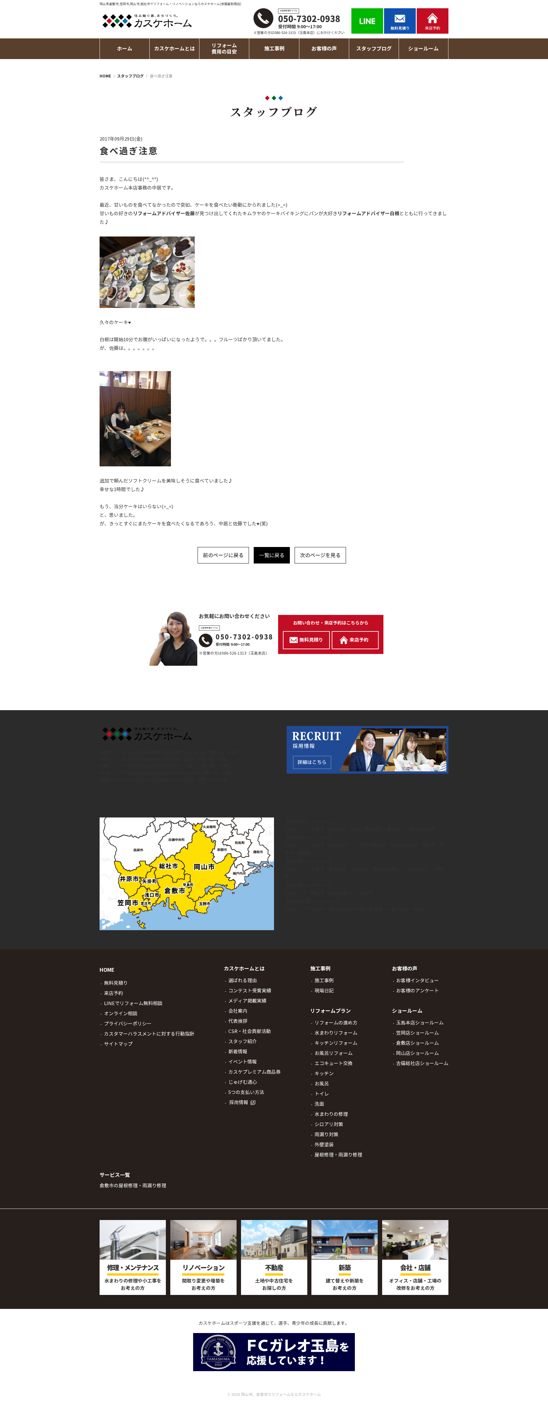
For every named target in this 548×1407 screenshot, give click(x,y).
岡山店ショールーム (309, 885)
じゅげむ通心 (242, 1082)
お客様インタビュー (417, 980)
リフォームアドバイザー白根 (368, 213)
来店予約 (113, 993)
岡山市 (317, 893)
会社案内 (237, 1011)
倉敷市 (317, 829)
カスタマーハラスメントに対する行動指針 (149, 1034)
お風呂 (322, 1084)
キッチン (324, 1073)
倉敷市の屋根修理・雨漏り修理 (133, 1186)
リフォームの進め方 (336, 1023)
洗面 (319, 1104)
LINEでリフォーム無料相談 (133, 1003)
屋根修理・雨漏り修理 (338, 1155)
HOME (107, 970)
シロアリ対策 (329, 1124)
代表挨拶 (237, 1021)
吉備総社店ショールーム (313, 901)
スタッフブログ (374, 49)
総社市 (317, 909)
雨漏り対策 (326, 1134)
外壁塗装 (324, 1145)
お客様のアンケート (417, 991)
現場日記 (324, 991)
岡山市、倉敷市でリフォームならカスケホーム (281, 1394)
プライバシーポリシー (128, 1024)
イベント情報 (242, 1062)
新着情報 (237, 1052)
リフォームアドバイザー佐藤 (164, 213)
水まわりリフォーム (336, 1033)
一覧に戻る (271, 555)
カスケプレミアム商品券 (254, 1072)
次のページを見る (320, 555)
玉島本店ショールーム (311, 821)
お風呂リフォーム (334, 1053)
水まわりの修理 (331, 1114)
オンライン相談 (120, 1013)
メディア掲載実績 (247, 1001)
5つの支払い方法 (246, 1092)
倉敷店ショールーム (309, 861)
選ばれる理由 (242, 980)
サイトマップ (118, 1044)
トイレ (322, 1094)
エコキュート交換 (334, 1063)
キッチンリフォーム (336, 1043)
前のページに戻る (223, 555)
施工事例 (324, 980)
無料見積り (116, 983)
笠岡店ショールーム (309, 837)
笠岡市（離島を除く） (333, 845)
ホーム (124, 49)
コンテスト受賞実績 (249, 991)
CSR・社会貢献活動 (249, 1031)
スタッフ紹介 (242, 1041)
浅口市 (415, 829)
